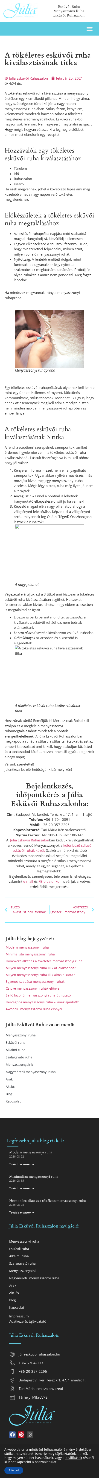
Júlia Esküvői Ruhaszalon (29, 840)
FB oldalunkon (49, 881)
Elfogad (14, 1470)
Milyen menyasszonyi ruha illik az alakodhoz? (41, 968)
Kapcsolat (13, 1101)
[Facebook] (12, 1434)
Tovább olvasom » (21, 1164)
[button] (89, 28)
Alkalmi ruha (15, 1050)
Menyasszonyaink (19, 1064)
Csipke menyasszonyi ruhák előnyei (33, 988)
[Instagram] (30, 1434)
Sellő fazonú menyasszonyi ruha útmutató (38, 995)
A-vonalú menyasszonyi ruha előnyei (34, 1009)
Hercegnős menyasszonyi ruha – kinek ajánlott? (42, 1002)
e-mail (27, 881)
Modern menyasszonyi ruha (27, 947)
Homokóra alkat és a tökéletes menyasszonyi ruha (44, 961)
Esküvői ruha (16, 1042)
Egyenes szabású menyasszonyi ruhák (35, 981)
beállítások (73, 1458)
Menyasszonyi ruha (21, 1035)
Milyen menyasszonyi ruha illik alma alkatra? (40, 975)
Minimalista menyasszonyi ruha (30, 954)
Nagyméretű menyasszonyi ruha (31, 1072)
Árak (9, 1079)
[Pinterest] (21, 1434)
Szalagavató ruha (19, 1057)
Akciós (10, 1086)
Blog (9, 1094)
